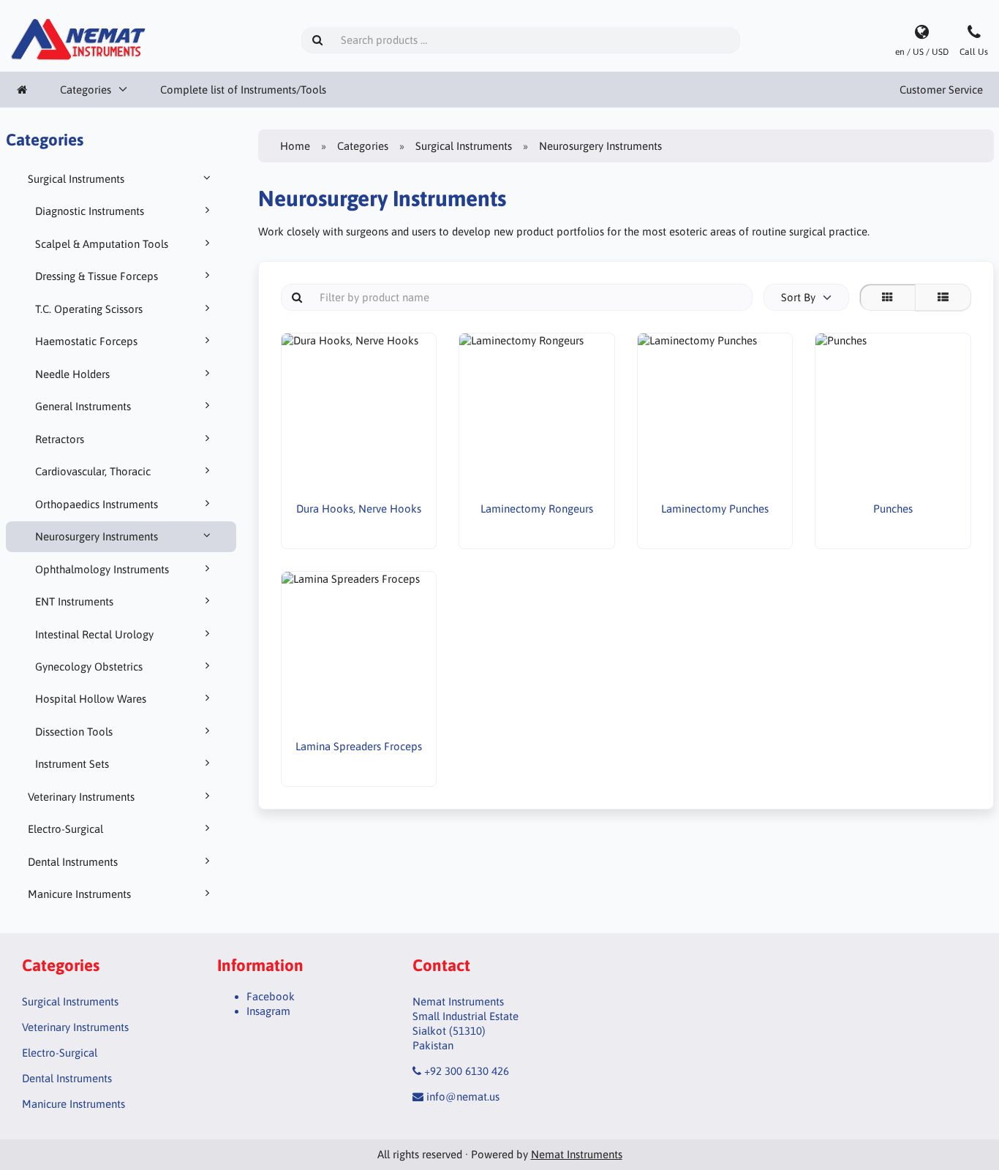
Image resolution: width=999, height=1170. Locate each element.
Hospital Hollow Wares (90, 698)
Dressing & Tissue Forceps (96, 276)
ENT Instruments (74, 601)
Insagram (268, 1011)
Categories (85, 89)
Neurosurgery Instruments (96, 536)
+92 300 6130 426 (466, 1071)
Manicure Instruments (79, 894)
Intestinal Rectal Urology (94, 634)
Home (295, 146)
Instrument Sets (72, 764)
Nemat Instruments (576, 1154)
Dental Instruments (73, 862)
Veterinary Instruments (81, 796)
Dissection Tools (74, 731)
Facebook (270, 996)
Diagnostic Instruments (89, 211)
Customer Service (941, 89)
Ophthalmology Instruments (102, 569)
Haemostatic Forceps (86, 341)
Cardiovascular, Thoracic (93, 471)
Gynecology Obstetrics (89, 666)
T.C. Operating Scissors (89, 309)
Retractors (59, 439)
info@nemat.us (462, 1096)
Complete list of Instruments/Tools (243, 89)
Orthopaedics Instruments (96, 504)
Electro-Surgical (65, 829)
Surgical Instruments (76, 179)
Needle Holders (72, 374)
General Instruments (83, 406)
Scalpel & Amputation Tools (101, 244)
